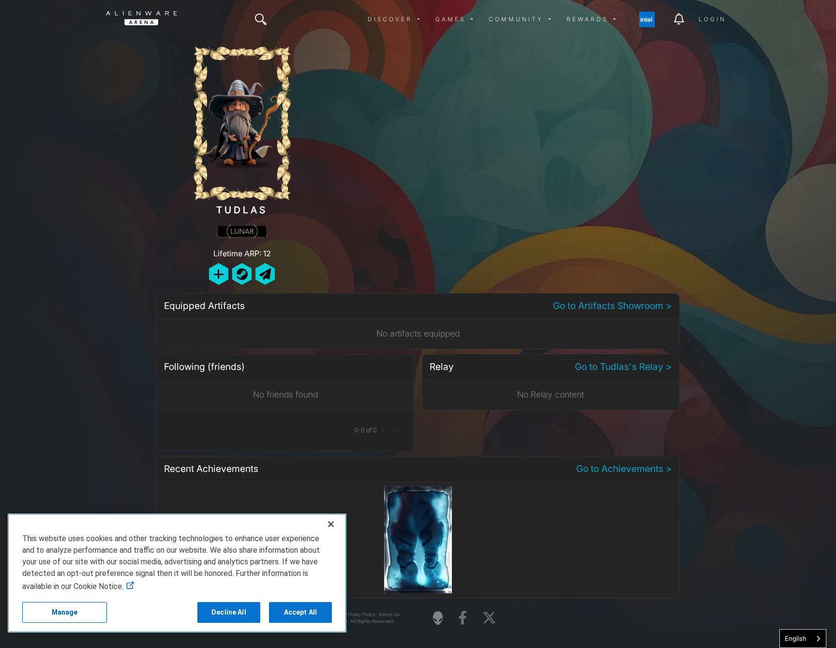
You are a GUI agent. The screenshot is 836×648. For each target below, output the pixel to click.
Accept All (300, 612)
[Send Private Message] (265, 274)
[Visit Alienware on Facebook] (462, 618)
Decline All (228, 612)
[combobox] (802, 638)
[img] (260, 19)
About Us (389, 614)
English (795, 638)
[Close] (331, 524)
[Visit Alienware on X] (489, 618)
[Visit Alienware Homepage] (437, 618)
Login (712, 19)
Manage (65, 612)
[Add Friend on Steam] (242, 274)
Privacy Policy (360, 614)
